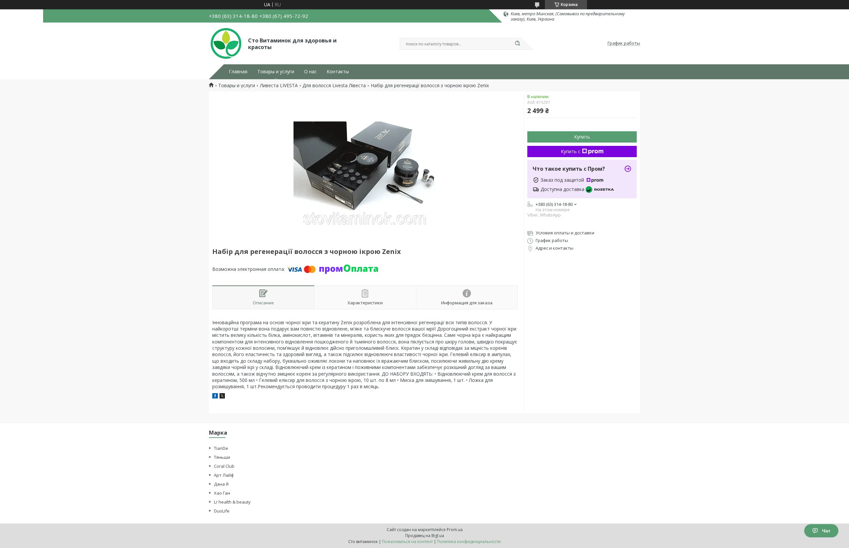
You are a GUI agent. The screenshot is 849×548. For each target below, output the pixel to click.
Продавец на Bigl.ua (424, 535)
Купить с (570, 151)
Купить (582, 137)
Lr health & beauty (232, 502)
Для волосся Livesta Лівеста (334, 86)
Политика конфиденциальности (469, 541)
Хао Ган (222, 493)
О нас (310, 71)
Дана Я (221, 484)
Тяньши (222, 457)
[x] (222, 397)
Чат (826, 530)
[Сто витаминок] (225, 43)
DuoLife (221, 511)
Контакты (338, 71)
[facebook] (215, 397)
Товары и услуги (275, 71)
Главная (238, 71)
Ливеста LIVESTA (279, 86)
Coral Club (224, 466)
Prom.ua (455, 529)
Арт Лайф (224, 475)
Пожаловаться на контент (407, 541)
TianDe (221, 448)
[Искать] (517, 44)
